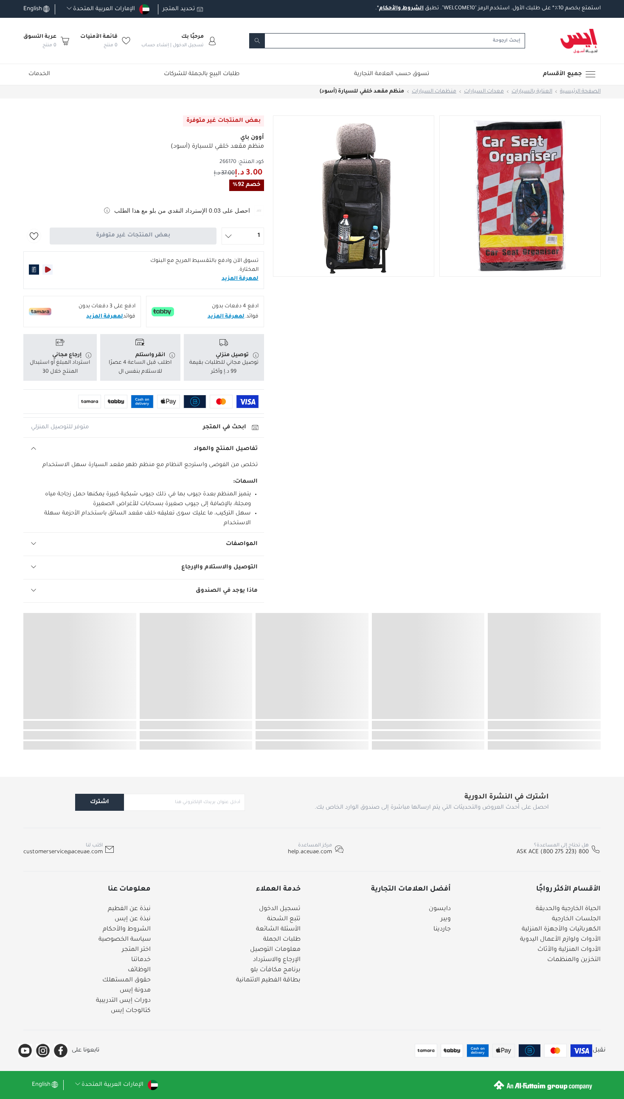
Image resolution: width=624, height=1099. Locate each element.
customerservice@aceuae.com (63, 852)
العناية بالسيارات (532, 92)
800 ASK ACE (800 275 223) (553, 852)
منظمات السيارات (434, 92)
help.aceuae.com (310, 852)
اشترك (99, 802)
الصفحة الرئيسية (580, 92)
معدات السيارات (484, 92)
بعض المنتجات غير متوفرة (133, 235)
